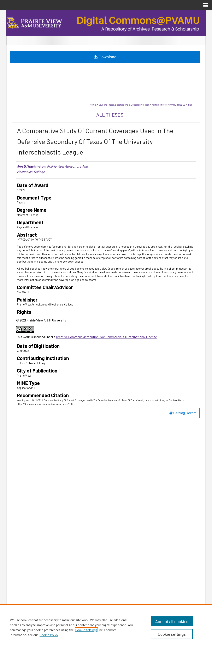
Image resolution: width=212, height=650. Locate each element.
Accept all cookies (171, 621)
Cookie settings (86, 630)
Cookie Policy (49, 635)
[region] (106, 627)
